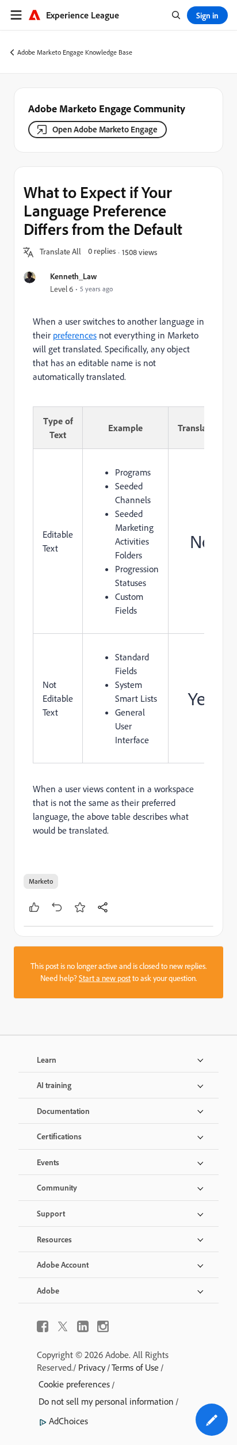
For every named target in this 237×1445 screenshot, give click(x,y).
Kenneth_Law (73, 276)
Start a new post (105, 978)
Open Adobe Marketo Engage (105, 129)
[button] (60, 252)
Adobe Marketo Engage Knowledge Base (74, 52)
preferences (75, 335)
